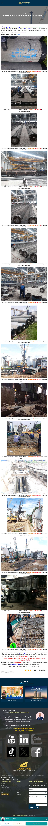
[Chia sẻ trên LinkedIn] (13, 672)
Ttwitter (19, 788)
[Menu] (2, 3)
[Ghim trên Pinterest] (11, 672)
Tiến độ (24, 13)
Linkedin (19, 794)
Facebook (19, 783)
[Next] (45, 692)
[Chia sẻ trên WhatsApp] (2, 672)
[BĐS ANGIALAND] (24, 3)
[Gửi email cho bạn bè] (9, 672)
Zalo (18, 792)
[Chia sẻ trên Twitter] (6, 672)
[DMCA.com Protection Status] (5, 794)
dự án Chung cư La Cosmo (25, 653)
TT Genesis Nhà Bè (36, 700)
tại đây (18, 34)
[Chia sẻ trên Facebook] (4, 672)
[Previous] (2, 692)
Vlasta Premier (12, 700)
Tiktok (18, 790)
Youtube (19, 786)
